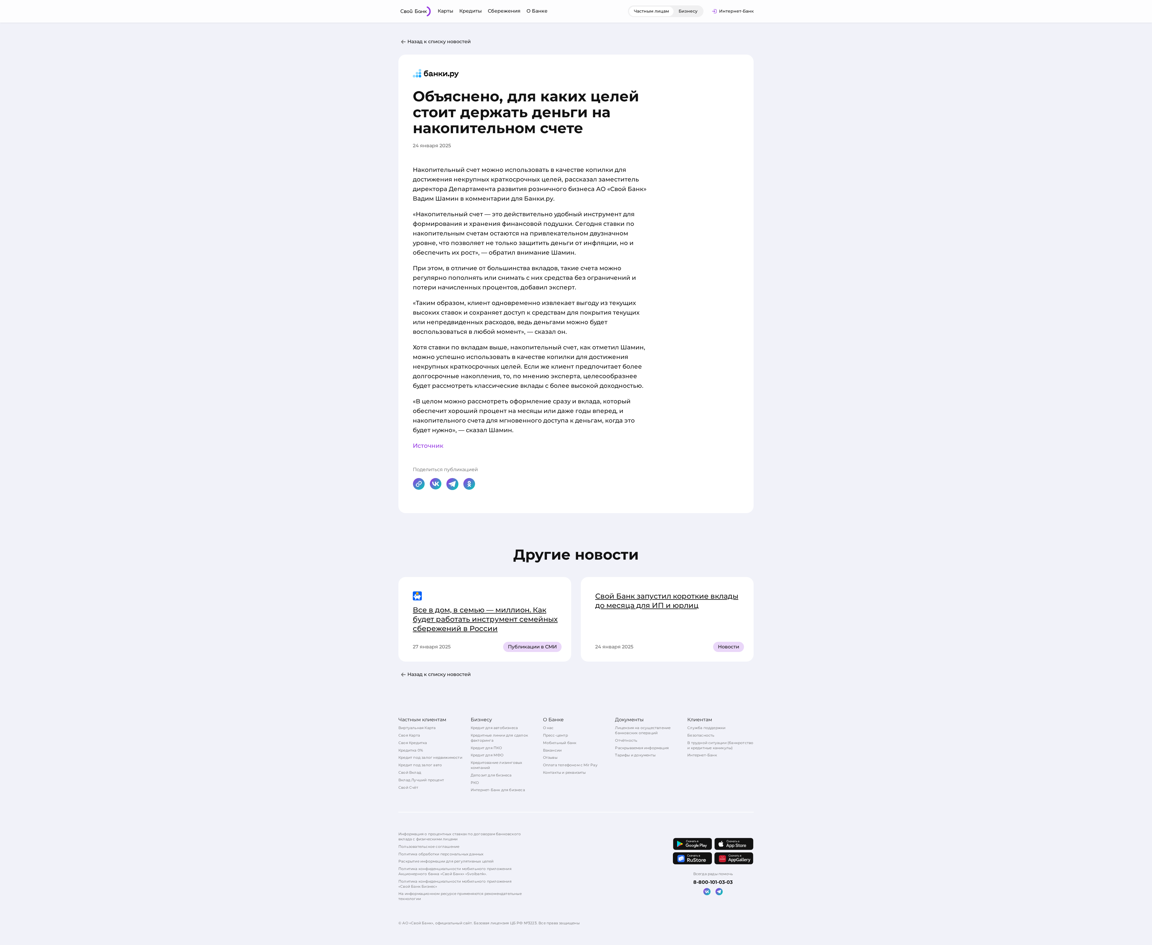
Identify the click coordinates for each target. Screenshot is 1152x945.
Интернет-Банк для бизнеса (498, 790)
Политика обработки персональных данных (441, 854)
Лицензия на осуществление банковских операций (642, 730)
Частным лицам (651, 11)
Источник (428, 445)
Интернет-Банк (702, 755)
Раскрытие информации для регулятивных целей (446, 861)
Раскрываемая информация (642, 748)
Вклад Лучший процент (421, 780)
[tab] (651, 11)
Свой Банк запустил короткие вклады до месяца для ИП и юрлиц (666, 601)
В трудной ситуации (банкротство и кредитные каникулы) (720, 745)
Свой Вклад (409, 772)
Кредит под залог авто (420, 765)
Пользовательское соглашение (428, 846)
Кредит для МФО (487, 755)
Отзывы (550, 757)
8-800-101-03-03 (713, 882)
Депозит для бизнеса (491, 775)
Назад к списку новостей (439, 41)
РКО (475, 782)
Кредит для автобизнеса (494, 727)
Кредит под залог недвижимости (430, 757)
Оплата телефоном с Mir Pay (570, 765)
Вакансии (552, 750)
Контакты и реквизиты (564, 772)
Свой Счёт (408, 787)
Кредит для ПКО (486, 748)
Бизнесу (688, 11)
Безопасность (700, 735)
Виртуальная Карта (417, 727)
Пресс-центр (555, 735)
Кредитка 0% (410, 750)
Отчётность (626, 740)
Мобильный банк (560, 742)
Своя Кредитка (412, 742)
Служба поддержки (706, 727)
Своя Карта (409, 735)
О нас (548, 727)
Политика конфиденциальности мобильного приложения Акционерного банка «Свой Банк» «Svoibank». (455, 871)
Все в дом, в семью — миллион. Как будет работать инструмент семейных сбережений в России (485, 619)
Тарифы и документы (635, 755)
